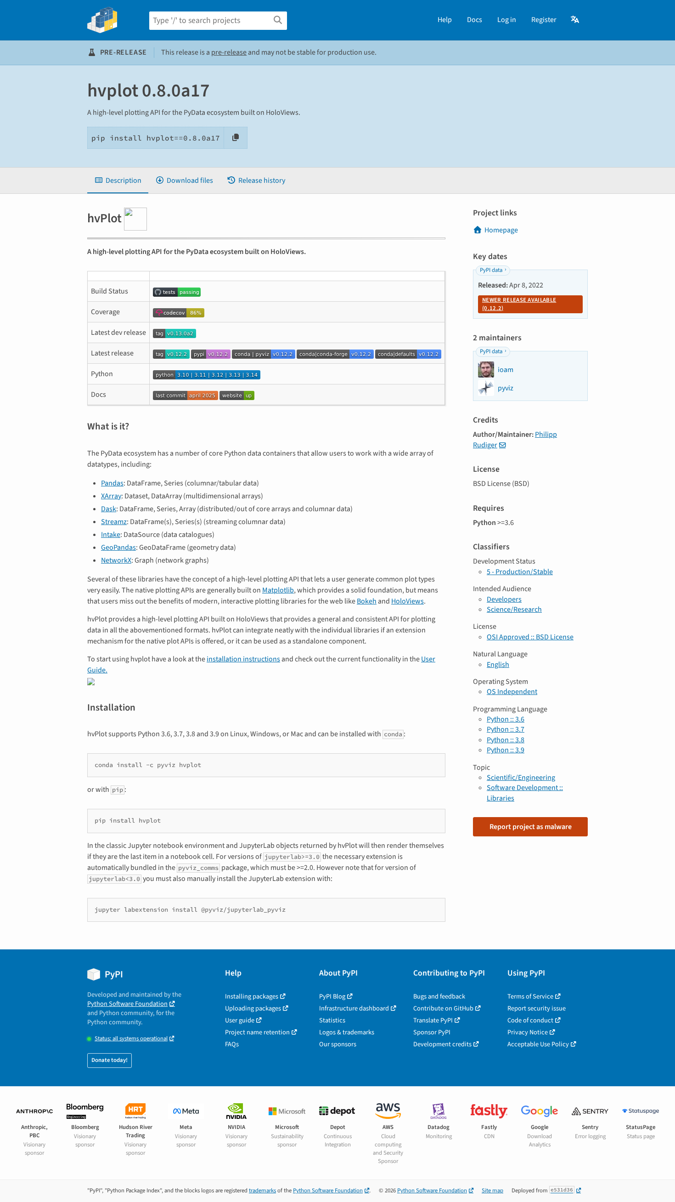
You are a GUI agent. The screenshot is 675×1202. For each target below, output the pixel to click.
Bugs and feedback (439, 996)
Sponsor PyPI (431, 1032)
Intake (110, 535)
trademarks (262, 1190)
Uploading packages (253, 1008)
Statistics (332, 1020)
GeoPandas (118, 547)
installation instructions (243, 659)
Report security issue (536, 1008)
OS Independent (512, 692)
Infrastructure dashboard (354, 1008)
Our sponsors (337, 1044)
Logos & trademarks (346, 1032)
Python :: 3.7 (505, 729)
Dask (108, 509)
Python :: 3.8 (505, 740)
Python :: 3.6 (505, 719)
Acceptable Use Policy (538, 1044)
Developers (504, 599)
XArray (111, 496)
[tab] (117, 180)
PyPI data (491, 270)
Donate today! (109, 1060)
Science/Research (514, 609)
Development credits (442, 1044)
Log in (506, 20)
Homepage (501, 230)
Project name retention (257, 1032)
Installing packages (251, 996)
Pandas (112, 483)
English (498, 665)
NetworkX (116, 560)
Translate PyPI (433, 1020)
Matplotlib (278, 590)
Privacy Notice (527, 1032)
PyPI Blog (332, 996)
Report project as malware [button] (530, 827)
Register (544, 20)
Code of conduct (530, 1020)
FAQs (232, 1044)
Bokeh (367, 601)
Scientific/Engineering (521, 778)
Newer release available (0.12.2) (519, 304)
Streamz (114, 522)
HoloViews (407, 601)
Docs (474, 20)
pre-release (229, 52)
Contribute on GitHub (443, 1008)
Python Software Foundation (127, 1004)
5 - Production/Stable (520, 572)
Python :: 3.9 (505, 750)
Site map (492, 1190)
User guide (239, 1020)
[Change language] (575, 20)
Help (445, 20)
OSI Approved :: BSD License (530, 637)
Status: (131, 1039)
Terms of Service (530, 996)
